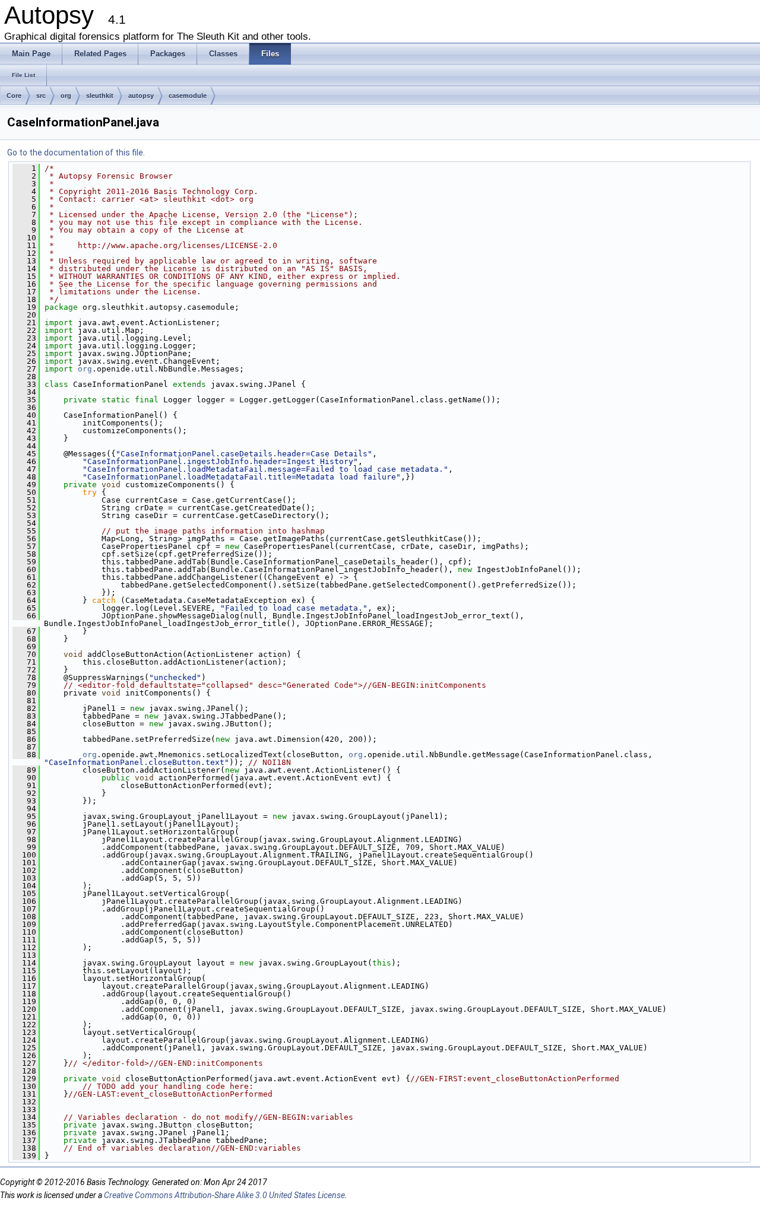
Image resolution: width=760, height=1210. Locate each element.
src (41, 95)
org (66, 95)
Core (14, 95)
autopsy (141, 95)
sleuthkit (99, 95)
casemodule (188, 95)
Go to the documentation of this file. (76, 152)
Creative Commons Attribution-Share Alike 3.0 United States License (224, 1195)
